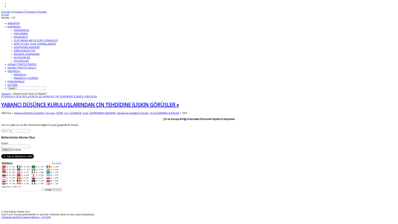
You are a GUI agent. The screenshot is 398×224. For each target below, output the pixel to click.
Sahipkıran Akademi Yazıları (133, 113)
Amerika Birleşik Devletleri (29, 113)
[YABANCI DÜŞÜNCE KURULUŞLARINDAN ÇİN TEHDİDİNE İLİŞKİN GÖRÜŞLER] (49, 96)
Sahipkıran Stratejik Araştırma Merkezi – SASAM (26, 217)
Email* (4, 143)
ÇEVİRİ (59, 113)
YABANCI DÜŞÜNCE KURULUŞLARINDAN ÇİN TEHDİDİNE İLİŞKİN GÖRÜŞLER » (90, 104)
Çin (66, 113)
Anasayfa (6, 93)
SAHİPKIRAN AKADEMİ (102, 113)
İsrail (85, 113)
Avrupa (50, 113)
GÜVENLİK (75, 113)
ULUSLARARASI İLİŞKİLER (164, 113)
